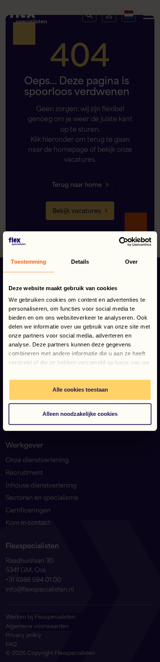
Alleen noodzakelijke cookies (80, 414)
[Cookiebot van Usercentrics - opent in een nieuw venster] (118, 242)
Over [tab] (131, 261)
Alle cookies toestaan (80, 389)
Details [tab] (80, 261)
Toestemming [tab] (28, 261)
